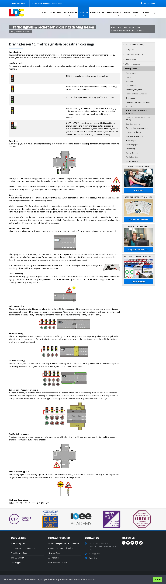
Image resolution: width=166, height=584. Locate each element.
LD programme (130, 59)
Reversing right (132, 145)
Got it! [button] (158, 579)
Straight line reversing (134, 136)
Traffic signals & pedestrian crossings (136, 111)
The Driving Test (132, 161)
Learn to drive (55, 13)
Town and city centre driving (136, 128)
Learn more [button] (89, 579)
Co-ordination (131, 85)
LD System (84, 13)
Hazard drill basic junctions (136, 94)
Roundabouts (131, 106)
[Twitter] (132, 543)
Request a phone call (138, 249)
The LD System (17, 558)
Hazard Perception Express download (63, 543)
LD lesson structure (132, 64)
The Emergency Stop (134, 90)
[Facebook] (124, 543)
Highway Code (54, 553)
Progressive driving (133, 132)
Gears (128, 77)
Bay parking (130, 149)
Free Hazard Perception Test (23, 548)
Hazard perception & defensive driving (138, 118)
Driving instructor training (119, 13)
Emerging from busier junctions (138, 102)
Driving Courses (70, 13)
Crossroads (130, 98)
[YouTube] (128, 543)
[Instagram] (136, 543)
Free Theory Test (18, 543)
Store (135, 13)
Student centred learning (134, 45)
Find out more (138, 282)
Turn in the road (132, 153)
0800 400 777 (94, 554)
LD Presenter (53, 558)
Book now (138, 190)
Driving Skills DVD (131, 49)
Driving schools (97, 13)
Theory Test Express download (61, 548)
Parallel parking (132, 157)
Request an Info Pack (138, 219)
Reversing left (131, 140)
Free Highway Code (19, 553)
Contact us (145, 13)
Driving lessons (134, 27)
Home (44, 13)
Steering (129, 81)
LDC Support (16, 562)
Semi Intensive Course (57, 562)
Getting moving (131, 73)
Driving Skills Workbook (134, 54)
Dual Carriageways (133, 124)
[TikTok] (141, 543)
